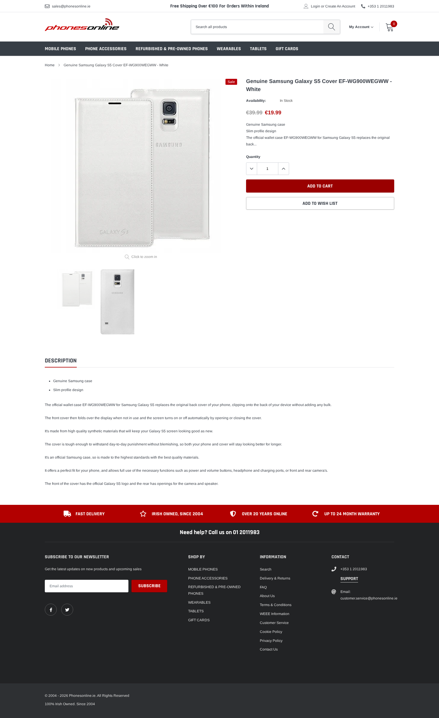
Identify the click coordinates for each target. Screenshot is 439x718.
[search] (331, 27)
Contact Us (269, 649)
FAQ (263, 587)
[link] (51, 610)
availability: (256, 101)
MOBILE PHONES (60, 49)
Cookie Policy (271, 632)
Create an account (340, 6)
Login (315, 6)
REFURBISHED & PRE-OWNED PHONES (172, 49)
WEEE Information (274, 614)
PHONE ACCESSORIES (106, 49)
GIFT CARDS (287, 49)
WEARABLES (229, 49)
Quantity (253, 157)
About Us (267, 596)
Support (349, 579)
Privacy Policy (271, 641)
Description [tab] (61, 361)
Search (265, 569)
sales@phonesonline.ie (71, 6)
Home (50, 65)
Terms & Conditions (275, 605)
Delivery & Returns (275, 578)
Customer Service (274, 623)
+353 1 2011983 (381, 6)
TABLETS (258, 49)
